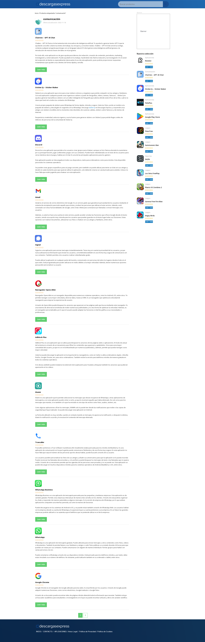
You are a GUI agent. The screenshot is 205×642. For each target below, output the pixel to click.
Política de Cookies (105, 631)
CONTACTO (47, 631)
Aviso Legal (72, 631)
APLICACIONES (60, 631)
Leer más (41, 70)
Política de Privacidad (87, 631)
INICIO (38, 631)
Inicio (36, 13)
